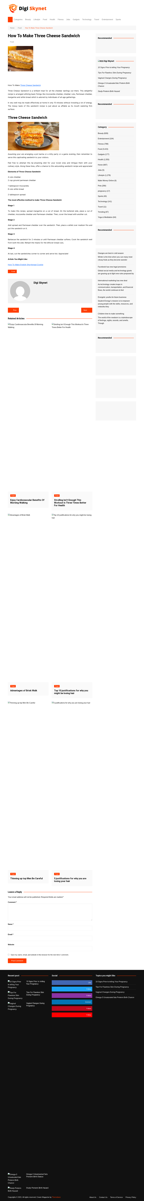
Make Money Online (106, 181)
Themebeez (56, 1197)
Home (100, 165)
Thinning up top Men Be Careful (26, 878)
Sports (118, 19)
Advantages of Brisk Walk (23, 690)
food (13, 271)
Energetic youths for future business (112, 297)
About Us (92, 1197)
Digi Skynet (109, 61)
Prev (15, 310)
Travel (96, 19)
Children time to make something (111, 314)
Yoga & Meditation (105, 217)
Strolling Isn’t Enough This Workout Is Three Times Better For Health (70, 503)
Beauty (28, 19)
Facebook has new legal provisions (112, 267)
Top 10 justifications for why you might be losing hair (71, 692)
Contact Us (103, 1197)
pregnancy (102, 191)
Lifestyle (37, 19)
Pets (99, 186)
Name (11, 924)
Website (11, 944)
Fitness (61, 19)
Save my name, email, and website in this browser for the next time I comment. (40, 955)
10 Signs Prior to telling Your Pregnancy (114, 67)
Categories (18, 19)
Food (45, 19)
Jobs (68, 19)
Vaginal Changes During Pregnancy (112, 78)
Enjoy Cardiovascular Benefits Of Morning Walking (27, 501)
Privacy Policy (131, 1197)
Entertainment (107, 19)
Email (10, 934)
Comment (12, 902)
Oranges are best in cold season (111, 253)
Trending (101, 212)
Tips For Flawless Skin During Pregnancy (114, 73)
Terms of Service (116, 1197)
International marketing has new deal (112, 280)
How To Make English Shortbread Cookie (25, 265)
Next (85, 310)
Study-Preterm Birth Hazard (109, 91)
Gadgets (76, 19)
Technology (86, 19)
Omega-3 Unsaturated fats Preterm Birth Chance (115, 997)
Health (52, 19)
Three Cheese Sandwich (30, 85)
